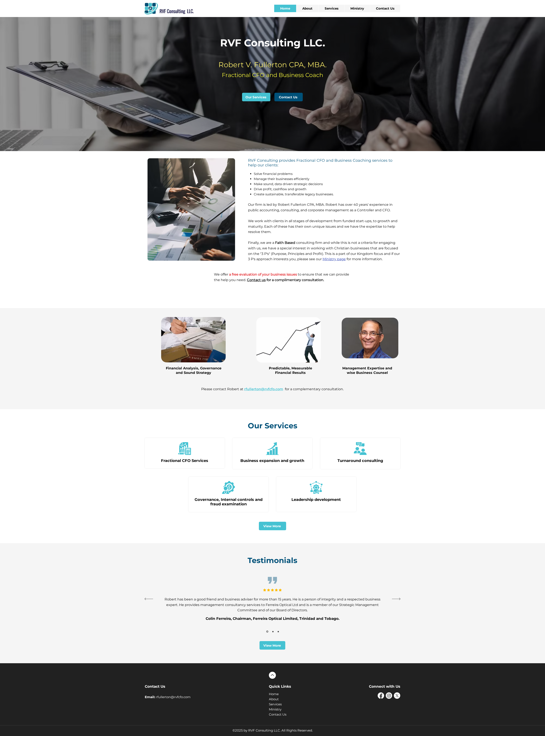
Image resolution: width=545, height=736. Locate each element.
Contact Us (277, 714)
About (274, 699)
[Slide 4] (278, 631)
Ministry (275, 709)
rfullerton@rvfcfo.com (263, 389)
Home (274, 694)
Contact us (256, 280)
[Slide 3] (273, 632)
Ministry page (334, 259)
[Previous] (149, 599)
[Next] (396, 599)
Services (275, 704)
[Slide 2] (267, 631)
